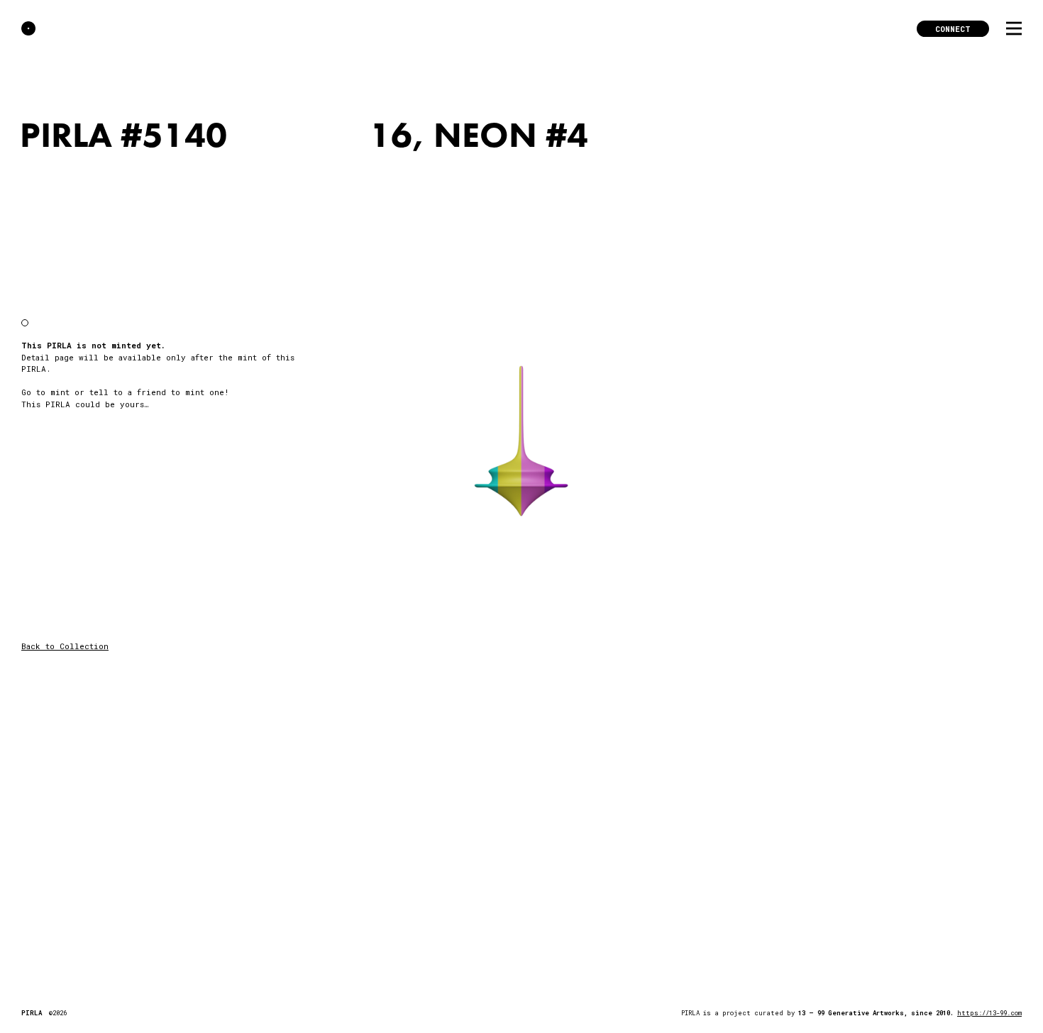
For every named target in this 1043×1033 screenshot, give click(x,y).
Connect (953, 28)
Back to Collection (65, 646)
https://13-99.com (989, 1013)
